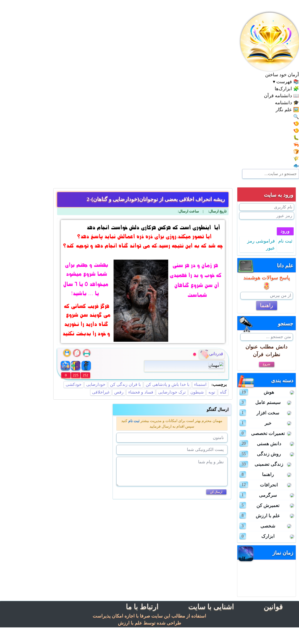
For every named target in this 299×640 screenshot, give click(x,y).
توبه (211, 392)
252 (85, 375)
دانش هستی (269, 443)
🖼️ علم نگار (287, 109)
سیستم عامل (268, 402)
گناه (223, 392)
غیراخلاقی (101, 392)
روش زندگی (269, 453)
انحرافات (269, 484)
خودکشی (74, 384)
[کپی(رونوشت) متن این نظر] (77, 353)
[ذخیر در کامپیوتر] (67, 353)
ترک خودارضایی (172, 392)
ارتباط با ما (142, 606)
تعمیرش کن (268, 505)
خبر (268, 423)
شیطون (197, 392)
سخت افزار (267, 412)
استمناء (200, 384)
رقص (119, 392)
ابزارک (268, 536)
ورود (285, 230)
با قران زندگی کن (125, 384)
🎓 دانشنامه (287, 102)
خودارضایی (95, 384)
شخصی (267, 525)
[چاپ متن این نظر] (86, 353)
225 (75, 375)
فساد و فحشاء (140, 392)
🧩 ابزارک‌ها (287, 88)
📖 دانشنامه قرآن (281, 95)
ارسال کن (216, 492)
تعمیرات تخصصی (268, 433)
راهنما (266, 305)
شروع (266, 364)
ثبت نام (133, 421)
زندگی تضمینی (269, 464)
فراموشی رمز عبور (261, 244)
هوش (269, 391)
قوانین (273, 606)
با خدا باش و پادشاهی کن (167, 384)
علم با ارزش (268, 515)
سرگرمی (268, 495)
